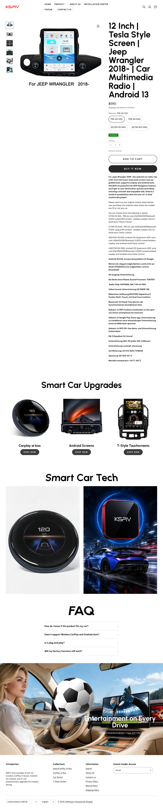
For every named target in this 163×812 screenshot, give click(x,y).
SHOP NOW (30, 452)
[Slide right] (157, 425)
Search (89, 768)
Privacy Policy (92, 781)
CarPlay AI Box (59, 773)
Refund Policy (92, 786)
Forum (48, 9)
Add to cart (133, 159)
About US (90, 773)
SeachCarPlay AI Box (62, 768)
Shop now (133, 452)
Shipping (112, 107)
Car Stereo (58, 777)
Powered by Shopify (84, 802)
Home (48, 4)
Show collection (120, 744)
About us (75, 4)
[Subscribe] (150, 770)
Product (59, 4)
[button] (144, 7)
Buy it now (133, 168)
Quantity (112, 141)
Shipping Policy (92, 790)
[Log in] (149, 7)
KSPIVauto (70, 802)
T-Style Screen (59, 781)
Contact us (64, 9)
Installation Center (96, 4)
